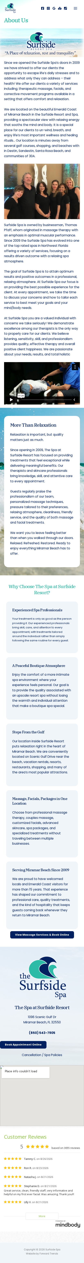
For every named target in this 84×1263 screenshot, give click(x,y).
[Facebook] (42, 8)
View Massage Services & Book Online (42, 934)
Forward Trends (49, 1253)
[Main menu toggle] (75, 8)
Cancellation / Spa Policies (42, 1055)
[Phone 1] (65, 8)
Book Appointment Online (23, 1044)
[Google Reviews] (54, 8)
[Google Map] (59, 8)
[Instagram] (48, 8)
